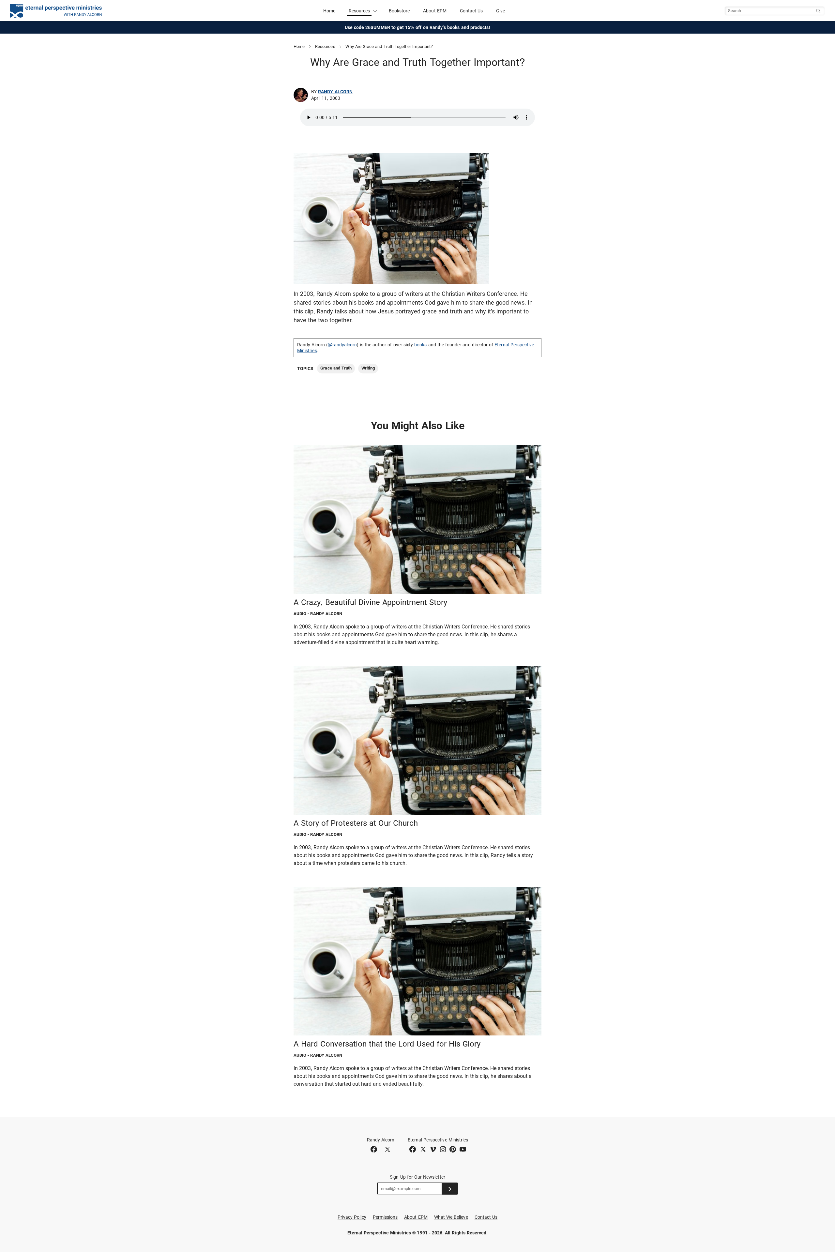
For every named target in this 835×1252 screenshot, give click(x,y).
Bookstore (399, 10)
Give (500, 10)
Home (329, 10)
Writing (367, 368)
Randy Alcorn (335, 91)
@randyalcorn (342, 344)
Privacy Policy (352, 1217)
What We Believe (451, 1217)
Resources (325, 46)
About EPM (435, 10)
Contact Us (471, 10)
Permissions (385, 1217)
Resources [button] (359, 10)
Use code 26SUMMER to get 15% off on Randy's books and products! (418, 27)
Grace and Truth (336, 368)
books (420, 344)
